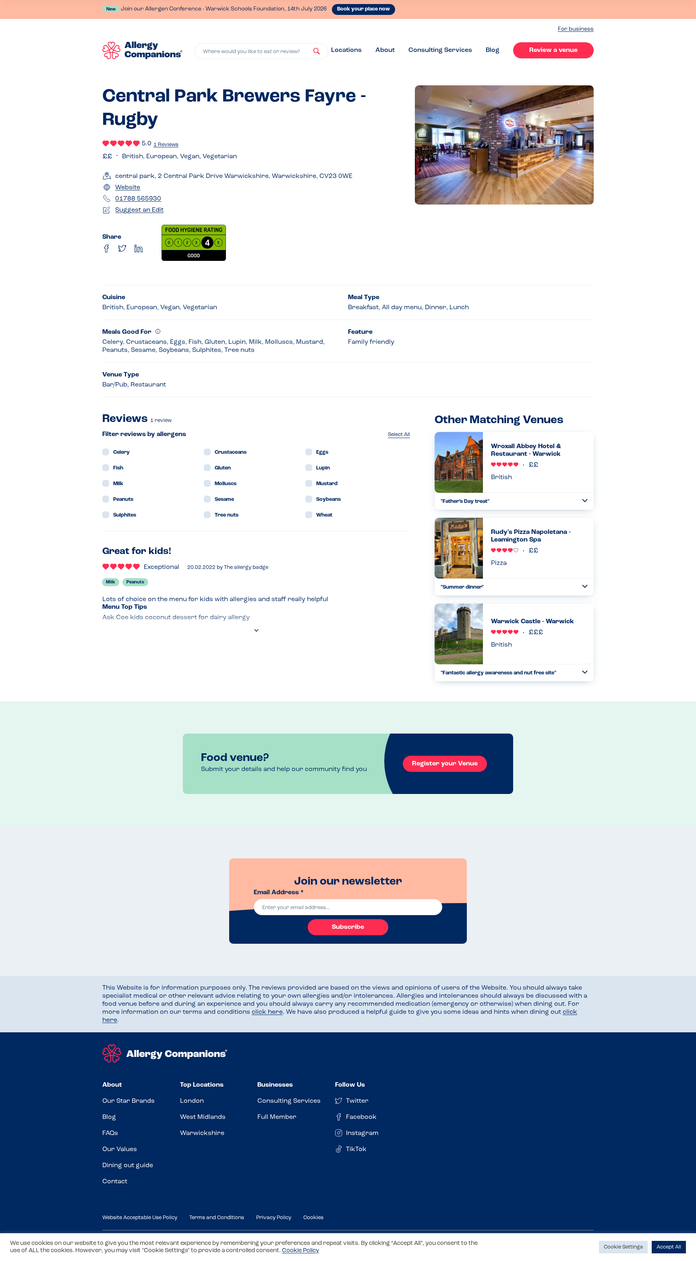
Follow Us (350, 1085)
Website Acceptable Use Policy (139, 1217)
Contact (114, 1181)
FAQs (110, 1133)
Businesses (275, 1085)
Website (127, 187)
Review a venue (553, 50)
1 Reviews (165, 144)
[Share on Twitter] (122, 248)
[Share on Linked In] (139, 248)
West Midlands (203, 1117)
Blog (492, 50)
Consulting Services (440, 50)
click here (267, 1012)
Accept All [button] (669, 1247)
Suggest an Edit (139, 210)
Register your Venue (445, 764)
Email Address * (279, 892)
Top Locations (202, 1085)
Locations (346, 50)
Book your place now (363, 9)
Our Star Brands (128, 1101)
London (192, 1101)
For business (576, 29)
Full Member (276, 1117)
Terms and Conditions (216, 1217)
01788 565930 (138, 199)
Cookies (313, 1217)
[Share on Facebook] (106, 248)
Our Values (119, 1149)
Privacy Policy (273, 1217)
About (385, 50)
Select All (399, 434)
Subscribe (348, 927)
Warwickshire (202, 1133)
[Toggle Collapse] (585, 500)
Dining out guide (127, 1165)
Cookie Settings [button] (623, 1247)
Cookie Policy (300, 1251)
